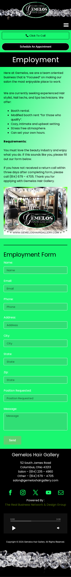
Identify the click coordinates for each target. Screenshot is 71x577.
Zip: (6, 372)
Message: (10, 409)
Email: (8, 281)
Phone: (8, 299)
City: (7, 336)
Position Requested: (17, 391)
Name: (8, 263)
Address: (10, 317)
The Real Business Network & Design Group (35, 505)
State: (8, 354)
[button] (66, 25)
